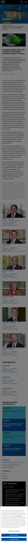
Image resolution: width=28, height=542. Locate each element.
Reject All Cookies (14, 535)
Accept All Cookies (14, 539)
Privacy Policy (18, 516)
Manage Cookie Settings (14, 531)
